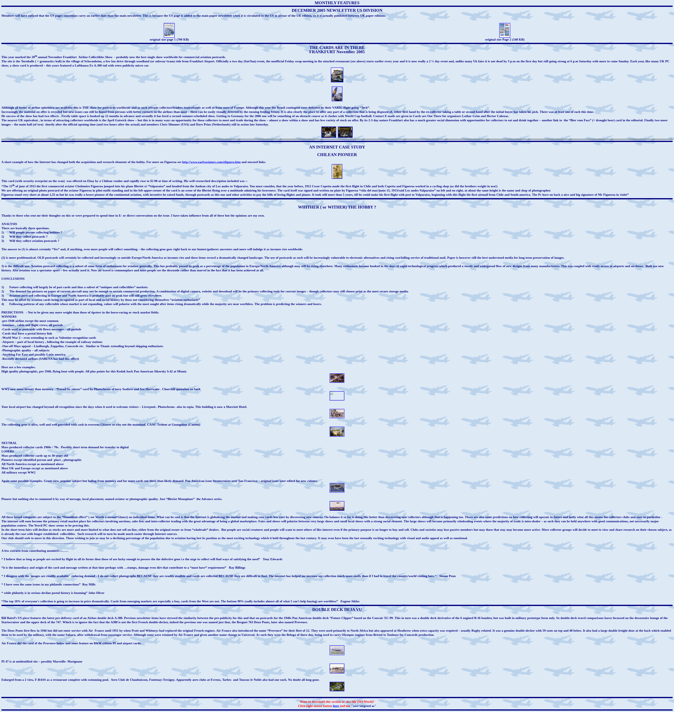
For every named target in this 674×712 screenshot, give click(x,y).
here (336, 706)
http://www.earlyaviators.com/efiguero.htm (211, 162)
